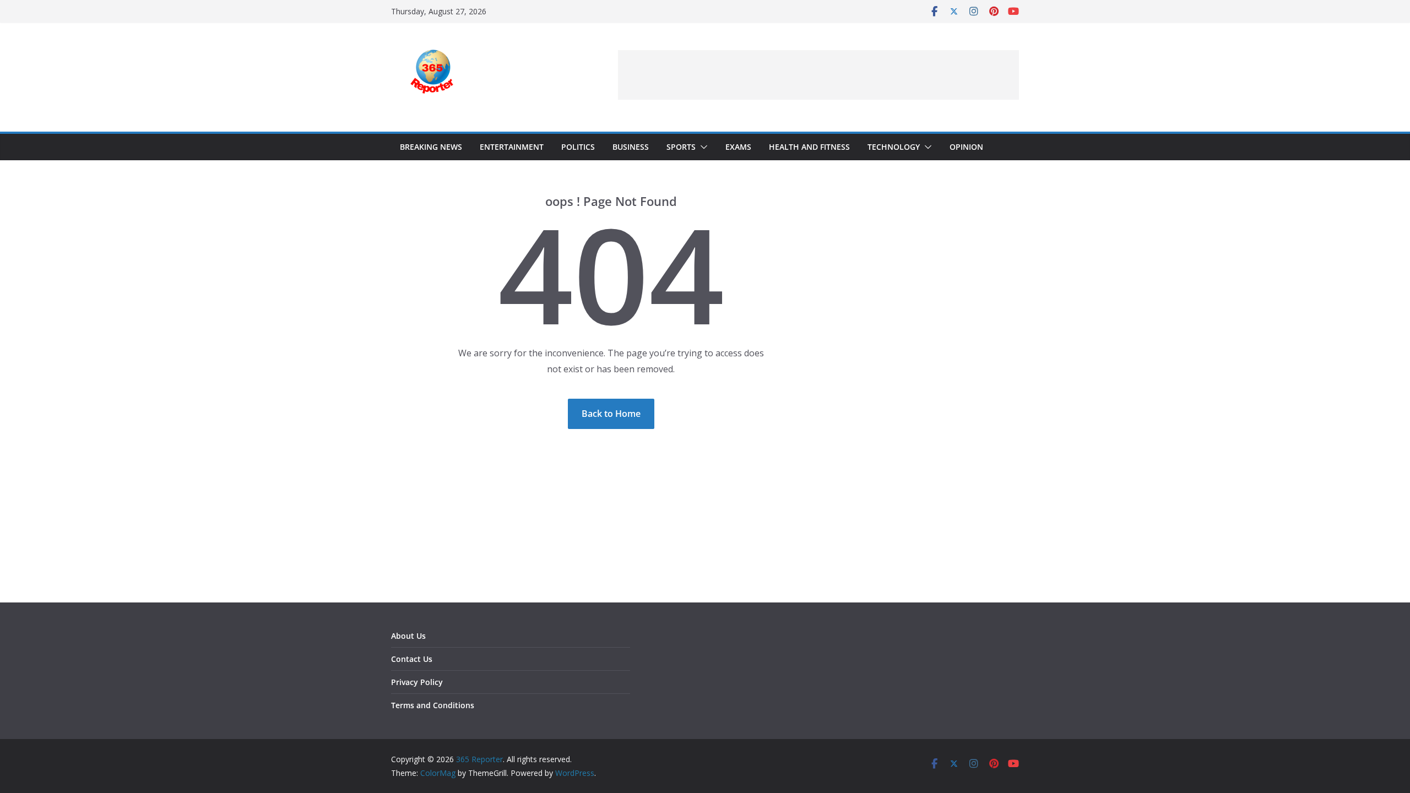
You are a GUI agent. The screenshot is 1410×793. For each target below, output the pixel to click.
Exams (738, 147)
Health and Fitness (809, 147)
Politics (578, 147)
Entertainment (512, 147)
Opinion (966, 147)
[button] (702, 147)
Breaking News (431, 147)
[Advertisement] (818, 75)
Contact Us (411, 659)
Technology (893, 147)
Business (630, 147)
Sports (681, 147)
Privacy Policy (417, 682)
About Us (408, 636)
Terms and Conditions (432, 705)
